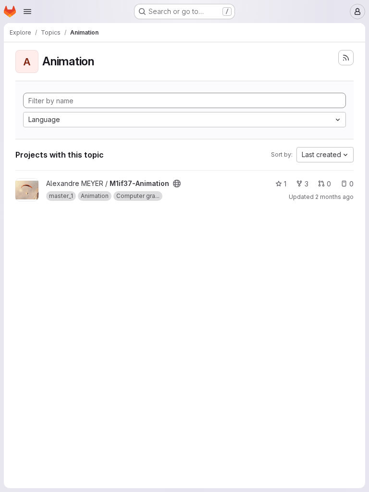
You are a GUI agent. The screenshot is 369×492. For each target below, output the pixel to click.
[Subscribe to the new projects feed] (346, 57)
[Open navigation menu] (27, 11)
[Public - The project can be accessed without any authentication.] (177, 183)
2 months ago (334, 196)
